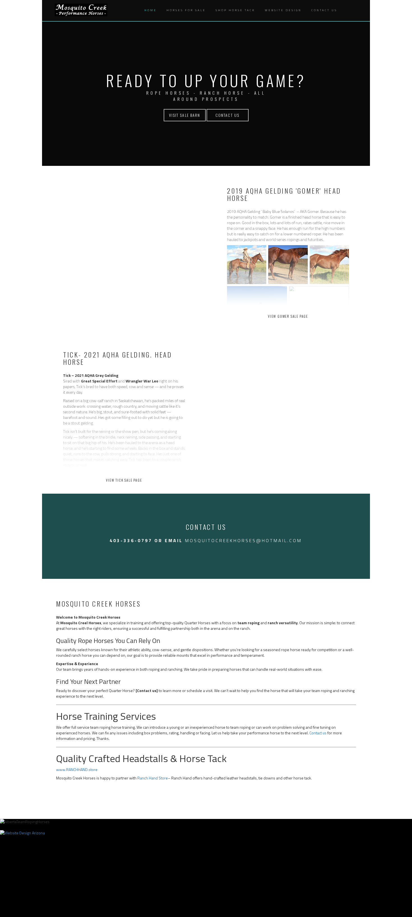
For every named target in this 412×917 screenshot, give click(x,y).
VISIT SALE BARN (184, 115)
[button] (348, 10)
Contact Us (324, 10)
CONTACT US (227, 115)
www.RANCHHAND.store (77, 769)
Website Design (283, 10)
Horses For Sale (186, 10)
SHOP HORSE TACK (235, 10)
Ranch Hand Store (152, 778)
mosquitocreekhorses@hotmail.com (243, 540)
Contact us (318, 733)
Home (150, 10)
